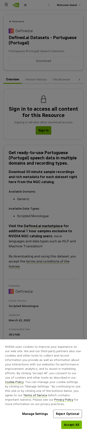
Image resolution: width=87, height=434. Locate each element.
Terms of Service (35, 395)
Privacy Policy (63, 399)
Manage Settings (35, 414)
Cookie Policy (14, 382)
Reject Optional (67, 414)
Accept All (71, 425)
